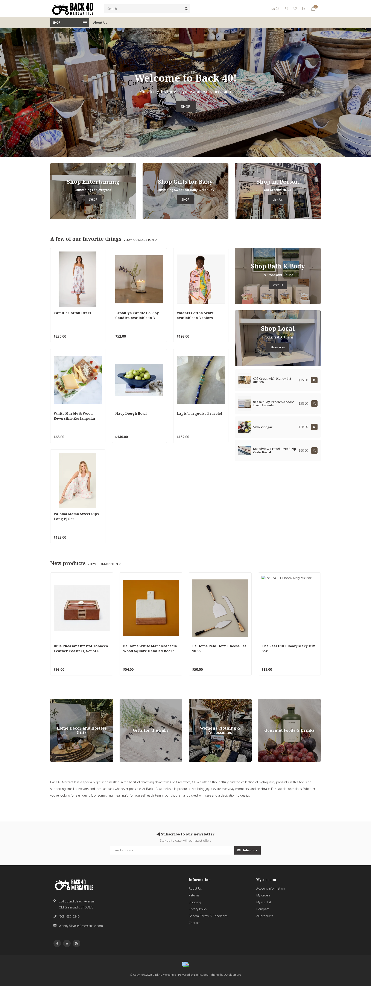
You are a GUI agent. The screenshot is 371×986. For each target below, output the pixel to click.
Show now (278, 347)
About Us (100, 22)
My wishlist (263, 902)
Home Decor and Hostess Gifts (72, 701)
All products (264, 916)
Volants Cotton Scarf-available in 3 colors (196, 315)
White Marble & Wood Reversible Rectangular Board (75, 418)
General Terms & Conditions (208, 916)
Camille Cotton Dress (72, 313)
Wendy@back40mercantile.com (81, 926)
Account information (270, 888)
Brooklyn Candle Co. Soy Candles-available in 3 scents (137, 318)
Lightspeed (201, 975)
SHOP (185, 106)
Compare (262, 909)
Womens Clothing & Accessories (211, 701)
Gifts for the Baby (132, 701)
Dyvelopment (232, 975)
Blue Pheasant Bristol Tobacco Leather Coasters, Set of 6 (81, 648)
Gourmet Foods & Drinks (275, 701)
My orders (263, 895)
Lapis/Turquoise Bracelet (199, 413)
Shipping (195, 902)
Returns (194, 895)
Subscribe (249, 850)
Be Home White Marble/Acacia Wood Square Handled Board (150, 648)
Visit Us (278, 199)
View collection (139, 239)
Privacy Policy (198, 909)
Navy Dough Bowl (131, 413)
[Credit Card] (185, 964)
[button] (3, 92)
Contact (194, 923)
